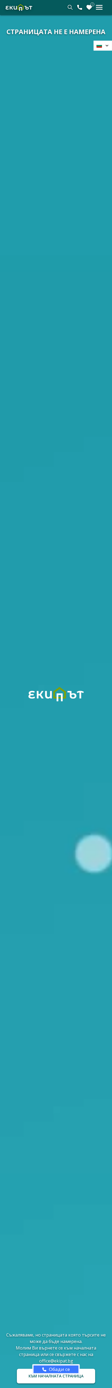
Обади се (59, 1369)
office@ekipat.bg (56, 1361)
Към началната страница (56, 1376)
